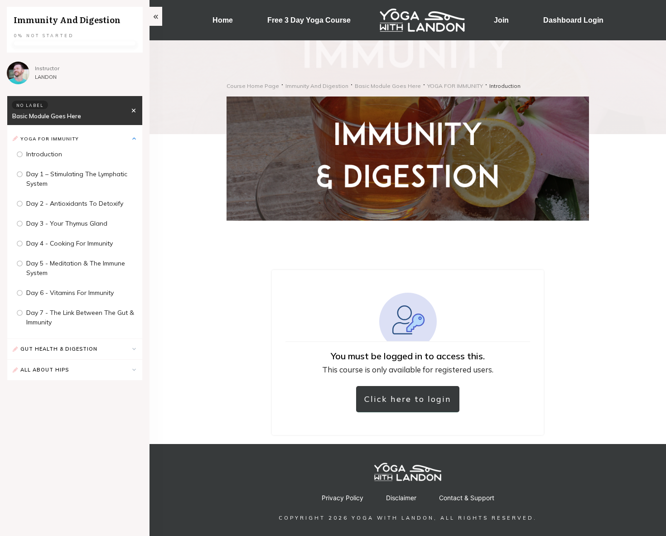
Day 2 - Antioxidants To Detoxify (74, 203)
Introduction (44, 154)
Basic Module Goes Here (46, 116)
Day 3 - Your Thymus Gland (66, 223)
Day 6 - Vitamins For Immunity (70, 293)
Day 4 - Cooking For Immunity (69, 243)
